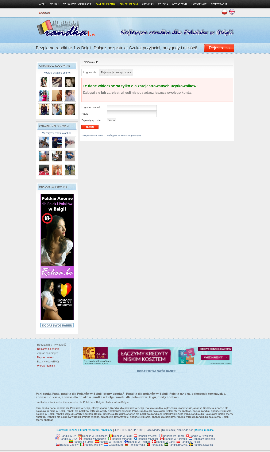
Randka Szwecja (203, 444)
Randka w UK (68, 436)
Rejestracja (219, 4)
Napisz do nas (185, 430)
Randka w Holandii (203, 438)
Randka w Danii (165, 441)
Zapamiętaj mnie (91, 120)
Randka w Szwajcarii (201, 436)
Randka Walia (136, 444)
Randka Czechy (68, 444)
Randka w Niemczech (94, 436)
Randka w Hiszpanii (110, 441)
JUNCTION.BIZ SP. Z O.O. (129, 430)
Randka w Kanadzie (94, 438)
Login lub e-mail (90, 107)
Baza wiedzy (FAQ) (47, 361)
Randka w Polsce (190, 441)
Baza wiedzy (153, 430)
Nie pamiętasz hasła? (93, 135)
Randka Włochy (93, 444)
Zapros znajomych (47, 353)
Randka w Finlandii (139, 441)
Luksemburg (115, 444)
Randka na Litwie (83, 441)
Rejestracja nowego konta (116, 72)
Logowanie (89, 72)
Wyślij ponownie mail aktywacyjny (124, 135)
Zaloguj (44, 12)
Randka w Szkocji (147, 438)
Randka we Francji (173, 436)
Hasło (84, 113)
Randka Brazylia (178, 444)
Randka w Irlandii (121, 438)
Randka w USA (68, 438)
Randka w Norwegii (175, 438)
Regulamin (168, 430)
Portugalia (156, 444)
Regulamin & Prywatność (51, 344)
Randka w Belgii (122, 436)
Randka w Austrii (147, 436)
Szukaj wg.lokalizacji (77, 4)
